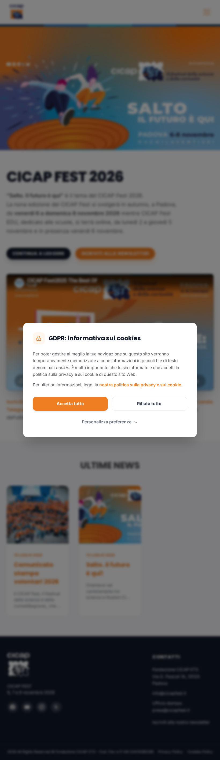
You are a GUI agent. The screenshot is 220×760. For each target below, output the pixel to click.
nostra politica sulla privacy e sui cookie (140, 384)
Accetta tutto (70, 403)
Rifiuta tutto (149, 403)
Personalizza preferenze (106, 421)
